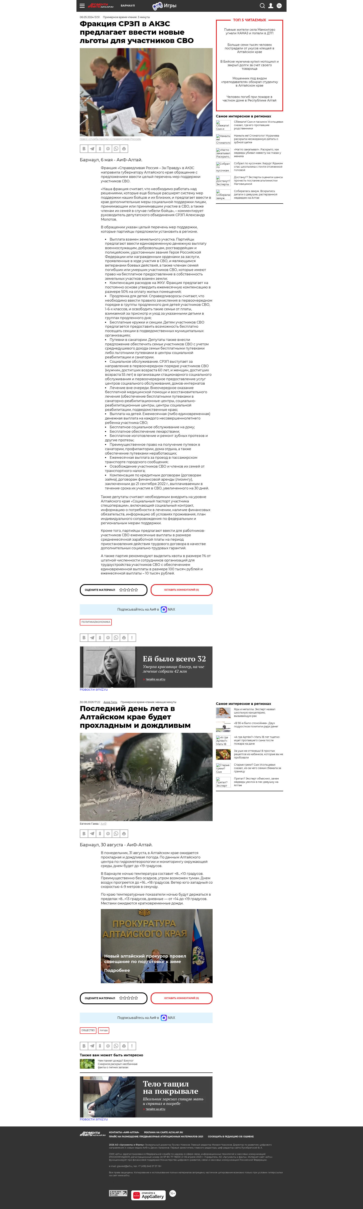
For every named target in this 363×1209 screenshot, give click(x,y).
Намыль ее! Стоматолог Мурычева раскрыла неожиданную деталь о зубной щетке (256, 139)
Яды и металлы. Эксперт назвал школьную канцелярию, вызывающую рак (254, 713)
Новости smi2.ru (94, 689)
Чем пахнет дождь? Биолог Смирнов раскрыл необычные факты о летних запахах (117, 1064)
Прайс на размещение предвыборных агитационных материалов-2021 (156, 1136)
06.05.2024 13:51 (90, 17)
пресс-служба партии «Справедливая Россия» (110, 139)
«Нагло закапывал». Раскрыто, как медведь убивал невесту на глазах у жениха (257, 153)
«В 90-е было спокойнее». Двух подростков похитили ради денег (256, 724)
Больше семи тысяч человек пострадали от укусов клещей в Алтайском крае (249, 48)
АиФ (104, 823)
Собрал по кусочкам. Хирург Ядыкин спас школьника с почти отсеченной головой (258, 167)
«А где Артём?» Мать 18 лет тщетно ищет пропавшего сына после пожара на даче (257, 740)
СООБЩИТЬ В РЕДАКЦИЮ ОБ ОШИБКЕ (231, 1136)
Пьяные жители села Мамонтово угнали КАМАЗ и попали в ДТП (249, 31)
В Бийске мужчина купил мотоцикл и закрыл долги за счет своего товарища (249, 65)
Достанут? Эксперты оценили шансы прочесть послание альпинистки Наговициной (258, 180)
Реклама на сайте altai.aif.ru (163, 1132)
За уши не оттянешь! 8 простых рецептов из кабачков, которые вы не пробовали (258, 754)
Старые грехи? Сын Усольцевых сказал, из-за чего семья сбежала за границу (257, 768)
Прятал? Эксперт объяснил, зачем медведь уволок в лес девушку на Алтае (256, 782)
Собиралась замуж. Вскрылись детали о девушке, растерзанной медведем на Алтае (255, 194)
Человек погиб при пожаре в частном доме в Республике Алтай (249, 98)
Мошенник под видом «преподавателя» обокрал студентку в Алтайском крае (249, 82)
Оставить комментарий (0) (181, 590)
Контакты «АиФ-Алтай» (124, 1132)
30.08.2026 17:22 (90, 702)
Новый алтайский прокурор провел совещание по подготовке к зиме (145, 959)
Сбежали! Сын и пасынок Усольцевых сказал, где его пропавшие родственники (258, 125)
